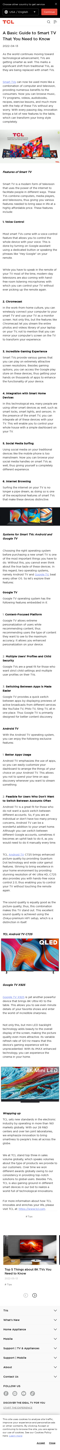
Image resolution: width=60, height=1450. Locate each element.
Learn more (15, 1435)
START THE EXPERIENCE (17, 1407)
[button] (34, 1295)
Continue (49, 11)
